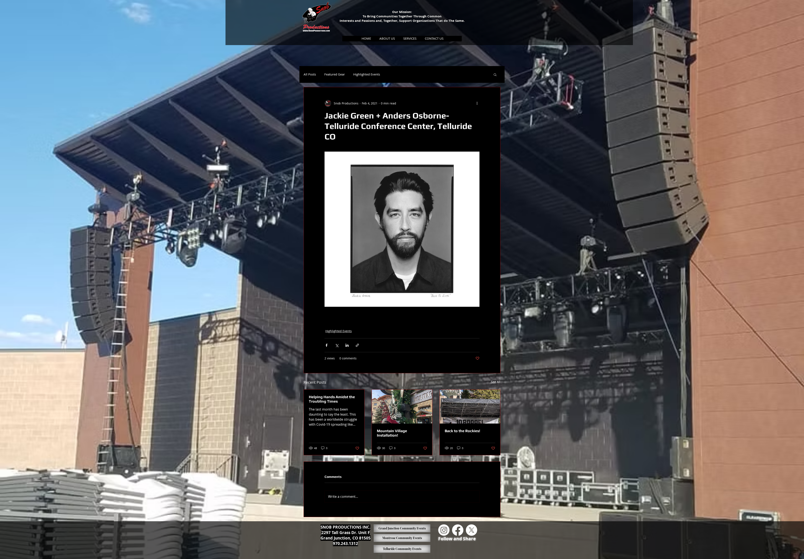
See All (495, 382)
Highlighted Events (366, 74)
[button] (387, 38)
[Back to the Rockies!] (470, 407)
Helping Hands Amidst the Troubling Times (332, 399)
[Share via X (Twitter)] (337, 345)
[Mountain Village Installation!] (402, 407)
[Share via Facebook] (327, 345)
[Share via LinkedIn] (347, 345)
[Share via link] (357, 345)
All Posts (310, 74)
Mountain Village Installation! (392, 433)
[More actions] (476, 103)
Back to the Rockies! (462, 431)
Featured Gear (334, 74)
